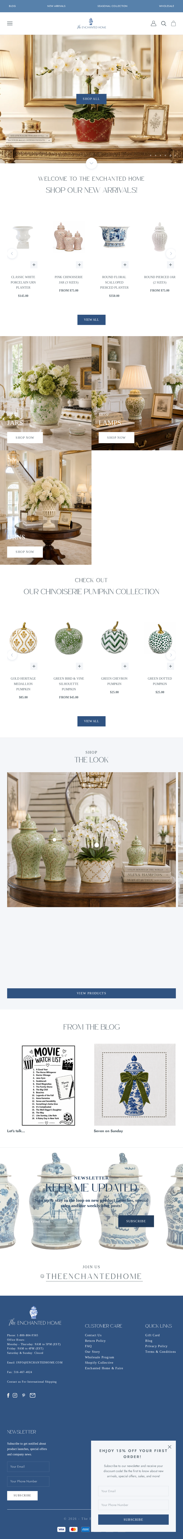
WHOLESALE (166, 6)
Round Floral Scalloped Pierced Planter (23, 282)
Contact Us (93, 1335)
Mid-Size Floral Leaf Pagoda (114, 279)
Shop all (91, 100)
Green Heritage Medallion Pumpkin (114, 684)
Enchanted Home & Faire (104, 1368)
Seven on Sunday (108, 1131)
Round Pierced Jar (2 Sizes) (68, 279)
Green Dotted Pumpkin (69, 681)
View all (91, 319)
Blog (148, 1340)
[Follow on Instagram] (15, 1395)
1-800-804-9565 (27, 1335)
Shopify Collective (99, 1362)
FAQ (88, 1346)
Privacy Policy (156, 1346)
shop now (25, 437)
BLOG (12, 6)
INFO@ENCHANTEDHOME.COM (39, 1362)
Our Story (92, 1351)
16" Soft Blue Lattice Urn (160, 279)
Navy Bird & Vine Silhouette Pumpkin (160, 684)
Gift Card (152, 1335)
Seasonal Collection (113, 6)
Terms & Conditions (160, 1351)
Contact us (14, 1381)
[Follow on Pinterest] (24, 1395)
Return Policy (95, 1340)
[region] (91, 99)
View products (91, 993)
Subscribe (133, 1519)
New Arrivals (56, 6)
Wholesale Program (99, 1357)
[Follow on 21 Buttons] (32, 1395)
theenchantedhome (94, 1277)
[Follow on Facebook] (8, 1395)
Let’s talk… (16, 1131)
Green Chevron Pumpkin (23, 681)
